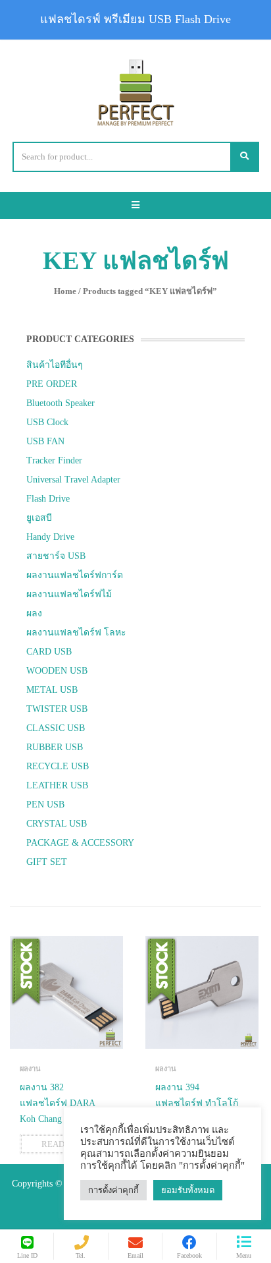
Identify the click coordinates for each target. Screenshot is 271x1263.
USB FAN (45, 441)
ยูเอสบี (39, 518)
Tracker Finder (54, 460)
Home (65, 291)
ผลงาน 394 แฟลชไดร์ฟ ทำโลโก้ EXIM (196, 1103)
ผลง (34, 613)
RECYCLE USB (57, 766)
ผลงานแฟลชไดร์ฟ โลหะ (76, 632)
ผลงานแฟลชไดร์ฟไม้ (69, 594)
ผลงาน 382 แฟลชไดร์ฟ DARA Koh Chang (57, 1103)
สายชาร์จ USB (56, 556)
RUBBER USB (54, 747)
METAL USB (52, 690)
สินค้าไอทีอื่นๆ (54, 365)
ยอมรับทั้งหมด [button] (187, 1190)
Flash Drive (48, 499)
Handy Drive (50, 537)
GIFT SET (46, 862)
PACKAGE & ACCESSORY (80, 843)
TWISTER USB (56, 709)
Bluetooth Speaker (60, 403)
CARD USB (49, 652)
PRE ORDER (51, 384)
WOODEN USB (56, 671)
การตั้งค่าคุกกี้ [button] (113, 1190)
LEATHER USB (57, 785)
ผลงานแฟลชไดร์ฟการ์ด (74, 575)
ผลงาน (30, 1068)
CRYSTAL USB (56, 824)
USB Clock (47, 422)
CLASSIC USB (55, 728)
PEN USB (45, 804)
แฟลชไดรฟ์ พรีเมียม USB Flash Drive (135, 19)
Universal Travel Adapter (73, 480)
